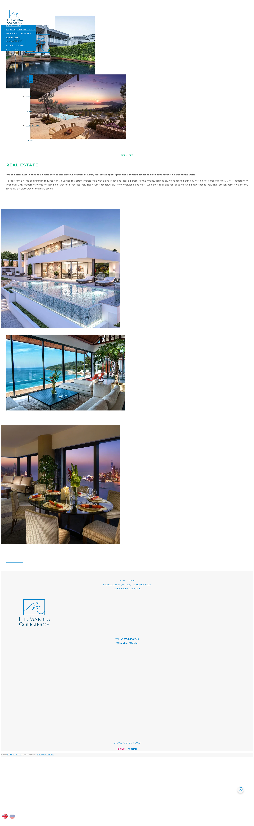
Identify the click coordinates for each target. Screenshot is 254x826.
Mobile (134, 643)
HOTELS (29, 111)
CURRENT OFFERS (33, 126)
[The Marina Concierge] (34, 632)
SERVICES (29, 96)
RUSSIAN (132, 749)
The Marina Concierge (15, 755)
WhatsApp (122, 643)
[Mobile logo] (27, 807)
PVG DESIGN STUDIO (45, 755)
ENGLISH (121, 749)
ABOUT (29, 82)
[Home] (37, 56)
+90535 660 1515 (130, 639)
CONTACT (30, 140)
